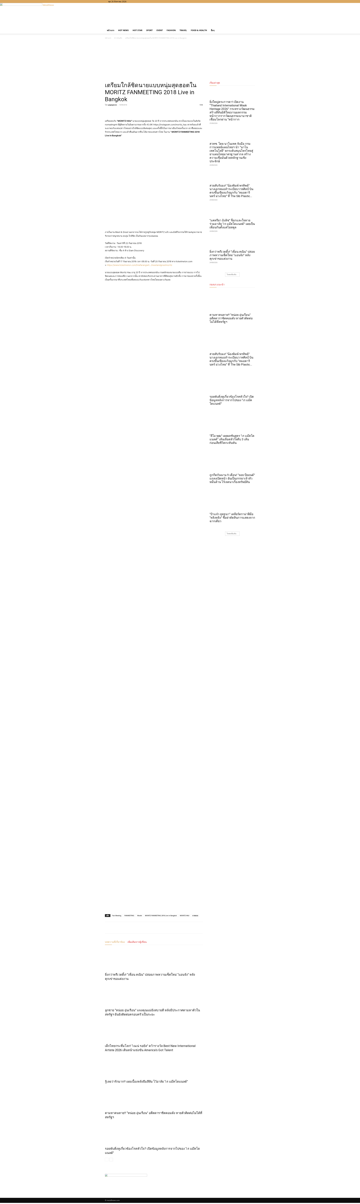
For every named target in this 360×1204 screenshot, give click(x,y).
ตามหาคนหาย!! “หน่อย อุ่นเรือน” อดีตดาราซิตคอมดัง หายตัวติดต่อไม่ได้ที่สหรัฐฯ (231, 318)
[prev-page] (106, 1159)
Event (160, 30)
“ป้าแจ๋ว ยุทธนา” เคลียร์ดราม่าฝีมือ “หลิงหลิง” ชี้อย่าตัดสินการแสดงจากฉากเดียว (232, 517)
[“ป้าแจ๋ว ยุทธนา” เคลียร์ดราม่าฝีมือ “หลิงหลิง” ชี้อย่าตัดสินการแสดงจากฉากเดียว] (232, 500)
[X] (138, 1)
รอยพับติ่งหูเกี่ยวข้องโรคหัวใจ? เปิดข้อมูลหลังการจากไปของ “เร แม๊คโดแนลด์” (232, 400)
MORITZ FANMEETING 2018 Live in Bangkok (161, 915)
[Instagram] (136, 1)
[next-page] (111, 1159)
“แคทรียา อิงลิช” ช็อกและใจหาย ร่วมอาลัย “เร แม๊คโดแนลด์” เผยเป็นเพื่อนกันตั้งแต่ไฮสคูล (232, 224)
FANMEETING (129, 915)
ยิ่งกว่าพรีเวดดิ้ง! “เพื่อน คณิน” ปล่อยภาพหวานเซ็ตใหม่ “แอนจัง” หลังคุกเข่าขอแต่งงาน (232, 255)
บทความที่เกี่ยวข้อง (115, 942)
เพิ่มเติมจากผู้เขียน (137, 942)
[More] (134, 111)
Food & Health (199, 30)
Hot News (123, 30)
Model (139, 915)
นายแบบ (195, 915)
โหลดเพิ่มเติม (231, 274)
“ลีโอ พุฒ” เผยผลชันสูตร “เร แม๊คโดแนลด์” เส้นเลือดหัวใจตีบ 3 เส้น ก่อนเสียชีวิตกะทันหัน (232, 439)
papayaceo (112, 105)
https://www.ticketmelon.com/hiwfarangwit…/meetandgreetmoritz (139, 265)
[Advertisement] (180, 60)
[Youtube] (140, 1)
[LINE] (120, 111)
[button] (251, 27)
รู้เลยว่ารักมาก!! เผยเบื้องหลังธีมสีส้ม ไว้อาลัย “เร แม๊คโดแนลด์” (146, 1081)
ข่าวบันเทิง (118, 38)
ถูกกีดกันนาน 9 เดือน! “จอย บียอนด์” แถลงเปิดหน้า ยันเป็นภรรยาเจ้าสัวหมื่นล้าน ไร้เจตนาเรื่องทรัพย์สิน (232, 478)
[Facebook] (134, 1)
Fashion (171, 30)
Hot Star (137, 30)
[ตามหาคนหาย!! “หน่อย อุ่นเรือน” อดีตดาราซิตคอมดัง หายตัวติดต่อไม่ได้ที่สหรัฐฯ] (154, 1096)
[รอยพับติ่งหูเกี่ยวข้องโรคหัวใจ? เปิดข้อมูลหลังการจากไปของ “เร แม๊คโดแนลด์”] (154, 1132)
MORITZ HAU (184, 915)
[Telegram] (127, 111)
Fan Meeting (116, 915)
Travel (183, 30)
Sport (149, 30)
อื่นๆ (213, 30)
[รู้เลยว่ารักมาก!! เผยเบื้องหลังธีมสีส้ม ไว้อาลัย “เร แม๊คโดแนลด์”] (154, 1065)
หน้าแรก (110, 30)
